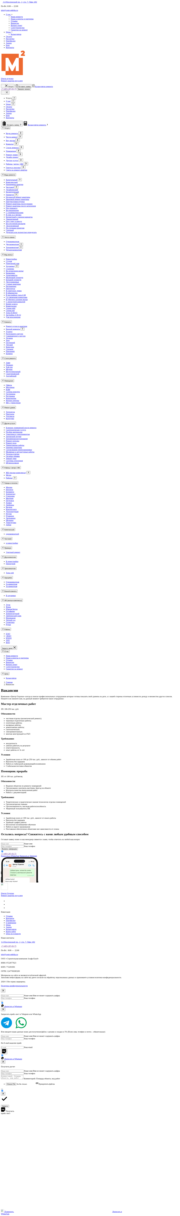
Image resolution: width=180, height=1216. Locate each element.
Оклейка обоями (13, 456)
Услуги (6, 128)
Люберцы (10, 505)
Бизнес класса (12, 304)
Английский (11, 376)
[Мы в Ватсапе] (7, 908)
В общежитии (12, 293)
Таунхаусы (10, 412)
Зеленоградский (12, 614)
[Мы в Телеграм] (7, 904)
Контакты (10, 118)
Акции (9, 113)
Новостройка (11, 259)
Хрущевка (10, 266)
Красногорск (11, 509)
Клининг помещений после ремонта (21, 428)
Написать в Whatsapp (13, 1006)
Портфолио (10, 111)
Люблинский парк (13, 616)
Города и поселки (13, 168)
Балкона (9, 354)
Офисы (9, 385)
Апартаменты (11, 275)
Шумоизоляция (12, 463)
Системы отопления (14, 461)
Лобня (8, 525)
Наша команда (17, 17)
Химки (9, 503)
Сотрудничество (17, 28)
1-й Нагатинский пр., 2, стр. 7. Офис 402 (19, 2)
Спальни (9, 349)
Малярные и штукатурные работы (20, 452)
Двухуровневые (12, 282)
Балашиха (10, 492)
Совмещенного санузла (15, 336)
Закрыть (5, 1106)
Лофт (8, 363)
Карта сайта (11, 931)
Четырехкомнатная (14, 250)
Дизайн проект (12, 157)
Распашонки (11, 286)
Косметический (12, 192)
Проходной (10, 564)
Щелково (9, 520)
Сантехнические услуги (16, 430)
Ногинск (9, 490)
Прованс (9, 365)
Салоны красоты (13, 392)
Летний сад (10, 620)
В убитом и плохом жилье (17, 299)
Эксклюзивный (12, 226)
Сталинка (10, 269)
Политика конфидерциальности (14, 986)
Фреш (8, 607)
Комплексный (12, 182)
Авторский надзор (13, 436)
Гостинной (10, 343)
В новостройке (12, 561)
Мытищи (9, 498)
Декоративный (12, 219)
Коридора (10, 347)
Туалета (9, 332)
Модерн (9, 369)
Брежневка (10, 273)
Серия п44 (10, 311)
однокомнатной (12, 534)
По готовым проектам (15, 228)
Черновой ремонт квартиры (17, 199)
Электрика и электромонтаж (18, 434)
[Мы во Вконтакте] (7, 901)
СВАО (8, 636)
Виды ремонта (12, 133)
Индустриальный (13, 372)
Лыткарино (10, 518)
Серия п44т (10, 308)
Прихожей (10, 351)
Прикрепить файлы (46, 1084)
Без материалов (12, 210)
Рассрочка (10, 109)
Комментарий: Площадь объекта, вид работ (42, 1079)
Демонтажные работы (15, 445)
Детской (9, 345)
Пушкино (10, 516)
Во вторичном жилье (15, 271)
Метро (8, 475)
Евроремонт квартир (14, 184)
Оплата (9, 107)
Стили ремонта (12, 148)
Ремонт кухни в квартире (16, 326)
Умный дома (11, 458)
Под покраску (12, 208)
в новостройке (12, 543)
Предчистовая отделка (15, 202)
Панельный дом (12, 263)
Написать (10, 856)
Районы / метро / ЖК (14, 164)
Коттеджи (10, 418)
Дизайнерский (12, 190)
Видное (9, 507)
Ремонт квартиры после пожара (19, 204)
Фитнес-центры (12, 401)
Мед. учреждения (13, 403)
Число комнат (11, 137)
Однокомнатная (12, 242)
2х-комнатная (11, 584)
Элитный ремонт (13, 552)
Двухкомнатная (12, 244)
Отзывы (14, 21)
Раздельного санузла (14, 334)
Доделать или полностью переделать (21, 232)
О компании (11, 923)
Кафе (8, 389)
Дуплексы (10, 416)
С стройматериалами (14, 213)
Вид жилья (10, 141)
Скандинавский (12, 374)
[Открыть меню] (5, 92)
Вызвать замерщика (9, 849)
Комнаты (9, 144)
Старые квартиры (13, 284)
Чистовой (10, 187)
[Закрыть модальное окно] (3, 990)
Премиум (10, 195)
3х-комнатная (11, 586)
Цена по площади (13, 934)
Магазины (10, 387)
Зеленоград (10, 494)
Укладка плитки (12, 454)
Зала (8, 340)
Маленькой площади (14, 277)
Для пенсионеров (13, 317)
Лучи (8, 605)
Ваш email (28, 1047)
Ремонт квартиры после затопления (21, 206)
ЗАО (8, 640)
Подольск (10, 501)
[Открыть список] (14, 98)
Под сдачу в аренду (14, 221)
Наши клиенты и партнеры (22, 19)
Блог (8, 115)
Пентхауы (10, 414)
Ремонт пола (11, 443)
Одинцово (10, 496)
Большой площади (13, 280)
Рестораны (10, 396)
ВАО (8, 643)
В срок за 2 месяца (13, 215)
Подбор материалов (14, 432)
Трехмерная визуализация (17, 439)
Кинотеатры (11, 398)
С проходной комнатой (15, 302)
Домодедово (11, 523)
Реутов (9, 514)
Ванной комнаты (13, 329)
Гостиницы (10, 394)
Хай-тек (9, 367)
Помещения (11, 151)
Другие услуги (12, 160)
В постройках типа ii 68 (16, 295)
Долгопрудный (12, 512)
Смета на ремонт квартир (16, 170)
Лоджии (9, 338)
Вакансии (15, 23)
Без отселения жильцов (15, 224)
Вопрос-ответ (16, 25)
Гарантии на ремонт (19, 30)
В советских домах (14, 291)
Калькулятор (16, 34)
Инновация (10, 618)
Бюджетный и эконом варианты (19, 217)
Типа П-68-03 (11, 313)
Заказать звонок (24, 89)
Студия (9, 261)
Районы (9, 478)
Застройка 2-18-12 (13, 315)
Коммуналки (11, 306)
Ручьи (8, 625)
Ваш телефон (29, 846)
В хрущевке (11, 596)
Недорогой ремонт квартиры (18, 197)
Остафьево (10, 611)
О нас (8, 101)
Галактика (10, 622)
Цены (8, 104)
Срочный (10, 230)
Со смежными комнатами (16, 297)
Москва (9, 487)
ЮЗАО (9, 638)
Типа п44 (10, 573)
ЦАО (8, 634)
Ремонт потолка (12, 441)
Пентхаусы (10, 288)
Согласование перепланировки (19, 450)
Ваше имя (28, 844)
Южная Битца (12, 609)
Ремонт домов (12, 155)
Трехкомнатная (12, 247)
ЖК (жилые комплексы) (16, 473)
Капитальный (11, 180)
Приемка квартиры (14, 447)
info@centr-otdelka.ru (9, 10)
